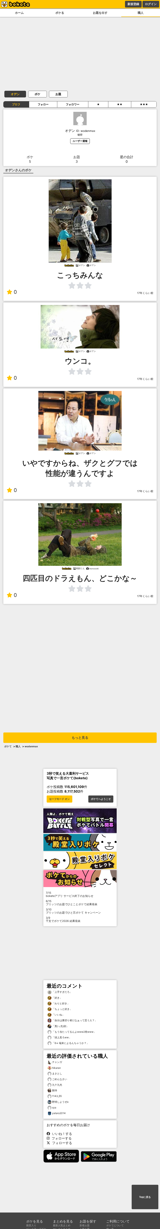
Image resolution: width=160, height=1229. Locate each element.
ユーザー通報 (80, 141)
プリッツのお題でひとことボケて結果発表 (71, 903)
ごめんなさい (59, 1079)
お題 (58, 94)
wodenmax (31, 746)
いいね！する (61, 1134)
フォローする (61, 1138)
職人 (141, 12)
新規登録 (133, 4)
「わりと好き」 (60, 1003)
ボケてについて (115, 1225)
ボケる (59, 12)
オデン (15, 94)
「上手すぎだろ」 (61, 991)
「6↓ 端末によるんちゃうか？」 (70, 1043)
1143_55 (57, 1096)
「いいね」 (58, 1014)
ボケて (8, 746)
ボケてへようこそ (101, 799)
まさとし (57, 1073)
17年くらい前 (145, 293)
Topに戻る (145, 1197)
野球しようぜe (60, 1101)
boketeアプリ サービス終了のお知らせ (69, 894)
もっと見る (80, 737)
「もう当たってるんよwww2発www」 (73, 1031)
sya (54, 1107)
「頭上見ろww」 (61, 1037)
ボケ (37, 94)
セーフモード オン (59, 799)
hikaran (56, 1067)
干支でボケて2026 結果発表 (63, 919)
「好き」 (56, 997)
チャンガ (57, 1062)
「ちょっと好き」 (61, 1009)
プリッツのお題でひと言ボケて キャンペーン (73, 911)
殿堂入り (31, 1225)
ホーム (19, 12)
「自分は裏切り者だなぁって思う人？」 (74, 1020)
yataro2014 (59, 1113)
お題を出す (100, 12)
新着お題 (85, 1225)
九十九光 (57, 1084)
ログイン (151, 4)
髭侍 (54, 1090)
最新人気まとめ (61, 1225)
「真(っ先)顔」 (60, 1026)
